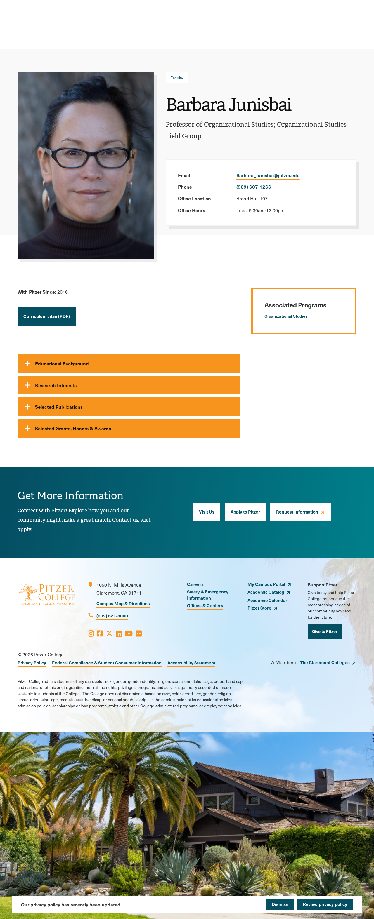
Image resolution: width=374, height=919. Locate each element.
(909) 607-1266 (253, 186)
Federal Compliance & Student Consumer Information (107, 662)
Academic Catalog (265, 592)
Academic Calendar (267, 600)
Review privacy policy (325, 904)
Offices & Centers (205, 605)
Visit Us (206, 512)
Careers (195, 584)
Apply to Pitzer (245, 512)
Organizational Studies (285, 316)
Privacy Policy (32, 662)
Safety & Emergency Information (207, 595)
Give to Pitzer (324, 631)
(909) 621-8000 (112, 615)
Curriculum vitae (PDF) (46, 316)
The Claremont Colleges (325, 662)
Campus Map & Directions (123, 603)
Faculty (176, 78)
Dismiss (280, 904)
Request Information (297, 512)
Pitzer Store (259, 608)
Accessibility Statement (191, 662)
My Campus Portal (266, 584)
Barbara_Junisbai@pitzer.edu (268, 175)
